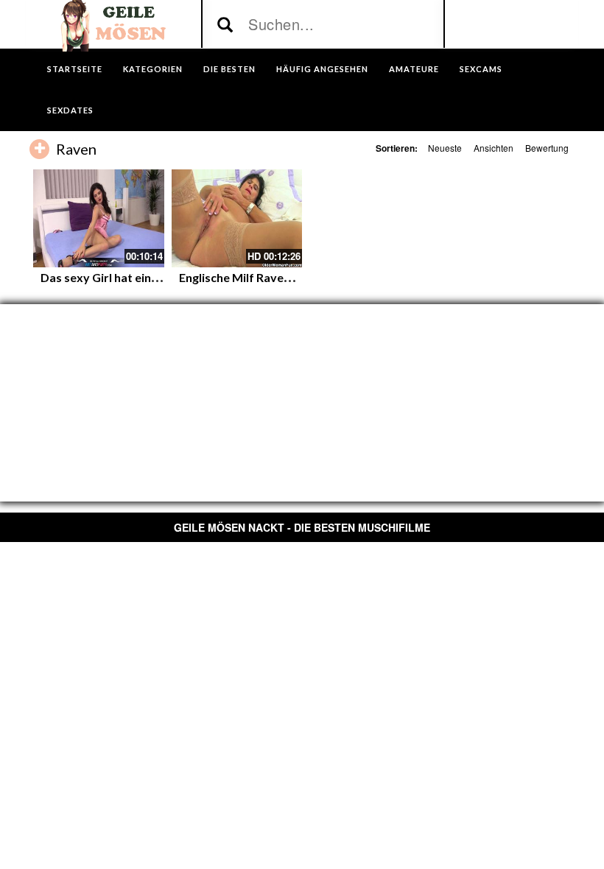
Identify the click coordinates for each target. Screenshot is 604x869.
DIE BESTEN (229, 69)
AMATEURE (414, 69)
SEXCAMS (481, 69)
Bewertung (547, 147)
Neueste (445, 147)
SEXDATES (70, 110)
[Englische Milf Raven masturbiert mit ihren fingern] (237, 218)
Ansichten (493, 147)
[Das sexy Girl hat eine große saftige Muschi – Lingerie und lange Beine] (98, 218)
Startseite (74, 69)
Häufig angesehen (322, 69)
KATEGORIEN (153, 69)
